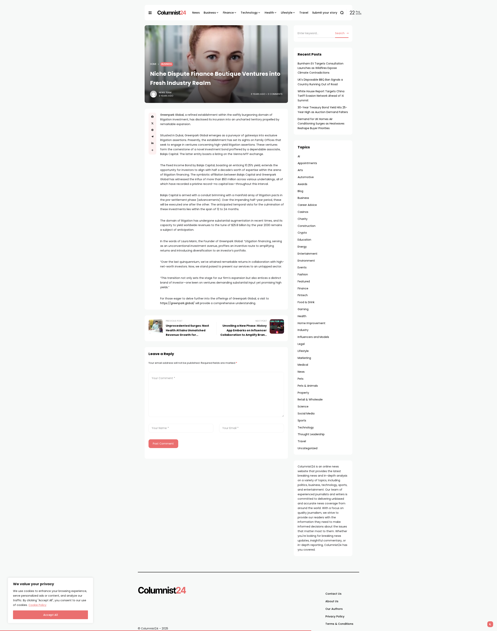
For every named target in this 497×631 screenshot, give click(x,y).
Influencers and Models (313, 337)
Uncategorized (307, 448)
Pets (300, 379)
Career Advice (307, 205)
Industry (303, 330)
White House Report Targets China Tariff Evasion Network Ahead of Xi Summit (321, 96)
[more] (152, 150)
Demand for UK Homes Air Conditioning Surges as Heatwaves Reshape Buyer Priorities (321, 123)
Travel (302, 441)
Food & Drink (306, 302)
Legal (301, 344)
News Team (165, 92)
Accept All (50, 615)
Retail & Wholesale (310, 399)
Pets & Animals (308, 386)
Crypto (302, 233)
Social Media (306, 413)
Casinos (303, 212)
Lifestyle (303, 351)
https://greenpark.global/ (177, 303)
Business (166, 64)
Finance (303, 288)
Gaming (303, 309)
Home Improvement (311, 323)
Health (302, 316)
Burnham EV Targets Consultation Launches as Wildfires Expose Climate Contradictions (320, 68)
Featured (304, 281)
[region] (50, 600)
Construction (306, 226)
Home (153, 64)
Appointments (307, 163)
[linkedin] (152, 143)
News (301, 372)
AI (299, 156)
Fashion (303, 274)
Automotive (306, 177)
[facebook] (152, 117)
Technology (306, 427)
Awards (302, 184)
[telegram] (152, 136)
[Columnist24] (171, 12)
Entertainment (307, 254)
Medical (303, 365)
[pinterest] (152, 130)
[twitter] (152, 123)
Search (340, 33)
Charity (303, 219)
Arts (300, 170)
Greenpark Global (172, 115)
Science (303, 406)
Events (302, 267)
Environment (306, 261)
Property (303, 393)
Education (304, 240)
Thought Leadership (311, 434)
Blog (300, 191)
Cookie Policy (37, 605)
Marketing (304, 358)
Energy (302, 247)
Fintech (303, 295)
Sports (302, 420)
